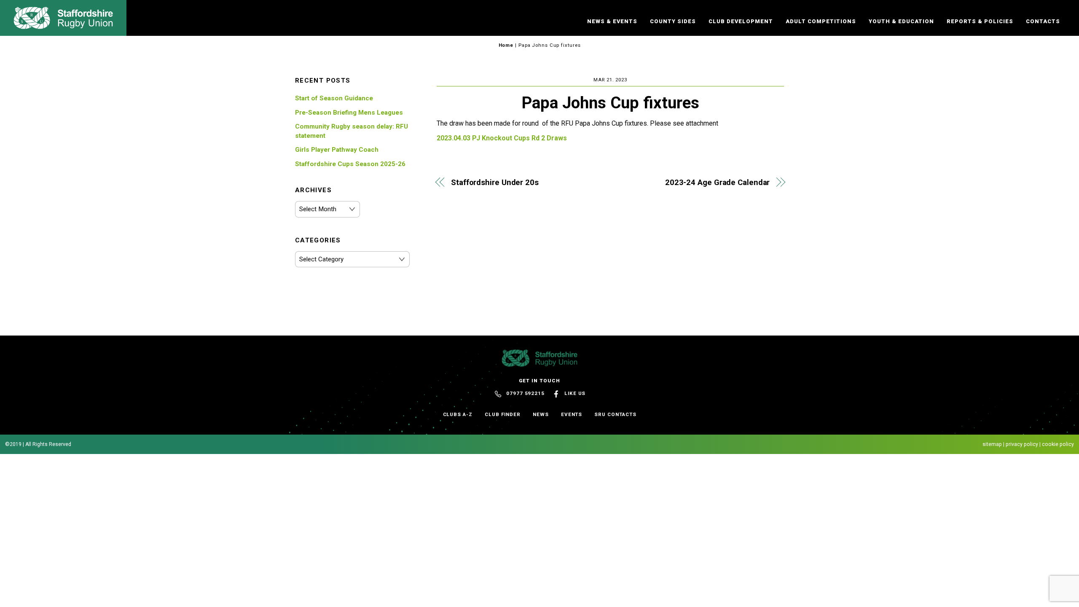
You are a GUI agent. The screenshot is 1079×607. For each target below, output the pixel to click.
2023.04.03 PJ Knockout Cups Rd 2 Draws (502, 138)
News (541, 414)
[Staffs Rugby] (63, 25)
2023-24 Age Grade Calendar (717, 182)
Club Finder (503, 414)
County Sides (673, 21)
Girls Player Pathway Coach (336, 149)
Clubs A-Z (457, 414)
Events (571, 414)
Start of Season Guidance (334, 98)
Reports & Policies (980, 21)
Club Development (741, 21)
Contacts (1043, 21)
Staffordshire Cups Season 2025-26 (350, 164)
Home (506, 45)
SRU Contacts (615, 414)
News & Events (612, 21)
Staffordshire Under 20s (495, 182)
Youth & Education (901, 21)
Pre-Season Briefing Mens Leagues (349, 112)
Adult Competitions (821, 21)
